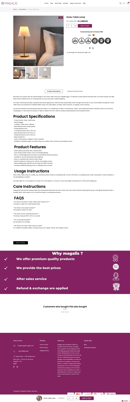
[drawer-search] (121, 3)
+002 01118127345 (23, 351)
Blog (85, 344)
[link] (65, 272)
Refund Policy (44, 347)
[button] (126, 401)
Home (15, 9)
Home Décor (22, 9)
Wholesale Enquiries (90, 347)
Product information (54, 91)
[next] (60, 41)
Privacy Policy (44, 344)
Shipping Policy (44, 350)
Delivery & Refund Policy (75, 91)
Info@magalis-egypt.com (26, 346)
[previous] (17, 41)
